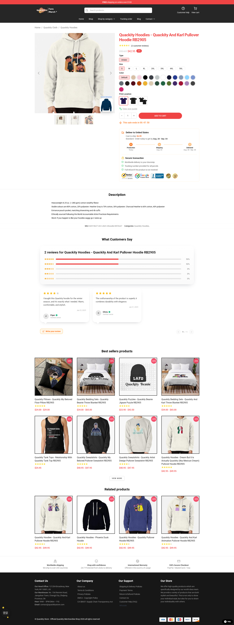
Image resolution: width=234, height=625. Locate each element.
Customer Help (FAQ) (128, 602)
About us (81, 586)
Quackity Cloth (50, 27)
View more (117, 478)
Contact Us (124, 598)
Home (37, 27)
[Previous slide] (39, 73)
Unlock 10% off (5, 613)
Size (121, 64)
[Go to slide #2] (74, 120)
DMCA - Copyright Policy (87, 598)
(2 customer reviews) (140, 46)
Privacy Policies (83, 594)
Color (121, 73)
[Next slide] (110, 73)
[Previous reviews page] (178, 331)
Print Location (125, 94)
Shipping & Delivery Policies (130, 586)
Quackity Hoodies (69, 27)
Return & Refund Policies (129, 594)
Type (121, 55)
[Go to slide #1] (60, 120)
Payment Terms (126, 590)
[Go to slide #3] (88, 120)
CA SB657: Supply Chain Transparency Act (95, 602)
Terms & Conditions (85, 590)
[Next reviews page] (191, 331)
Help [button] (229, 622)
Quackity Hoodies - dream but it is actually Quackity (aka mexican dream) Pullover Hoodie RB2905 (180, 460)
